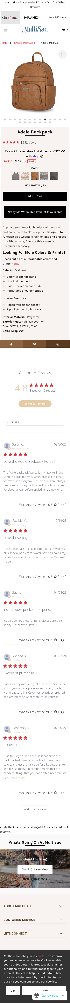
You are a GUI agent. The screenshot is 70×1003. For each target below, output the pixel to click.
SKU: (27, 185)
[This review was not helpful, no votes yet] (62, 505)
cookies (43, 956)
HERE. (15, 263)
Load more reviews (35, 809)
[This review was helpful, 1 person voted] (55, 712)
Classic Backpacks (24, 43)
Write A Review (35, 403)
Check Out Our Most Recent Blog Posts (35, 871)
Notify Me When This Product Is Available (35, 212)
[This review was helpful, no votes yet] (55, 505)
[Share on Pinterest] (58, 344)
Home (4, 43)
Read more (17, 777)
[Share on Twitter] (34, 344)
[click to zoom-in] (62, 54)
